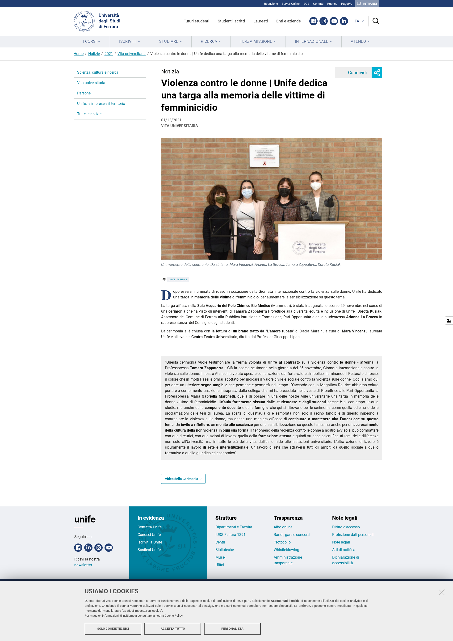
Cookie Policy (173, 615)
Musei (220, 557)
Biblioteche (224, 550)
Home (79, 53)
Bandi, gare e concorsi (292, 534)
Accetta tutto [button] (173, 628)
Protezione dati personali (352, 534)
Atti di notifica (343, 550)
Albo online (283, 527)
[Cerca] (374, 21)
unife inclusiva (178, 279)
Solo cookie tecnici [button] (113, 628)
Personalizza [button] (232, 628)
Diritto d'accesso (346, 527)
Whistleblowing (286, 550)
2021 (109, 53)
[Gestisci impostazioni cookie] (449, 320)
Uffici (219, 565)
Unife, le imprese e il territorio (101, 103)
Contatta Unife (150, 527)
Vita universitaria (131, 53)
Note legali (341, 542)
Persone (84, 93)
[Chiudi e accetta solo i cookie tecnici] (441, 592)
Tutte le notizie (89, 114)
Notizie (94, 53)
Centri (220, 542)
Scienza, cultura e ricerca (97, 72)
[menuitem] (92, 41)
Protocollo (282, 542)
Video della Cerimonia (181, 479)
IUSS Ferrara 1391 (230, 534)
